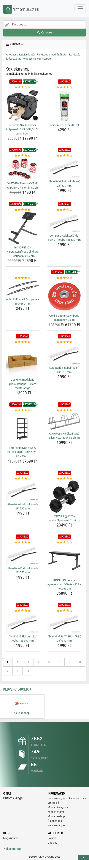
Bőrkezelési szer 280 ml (64, 125)
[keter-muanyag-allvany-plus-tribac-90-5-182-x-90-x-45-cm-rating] (23, 410)
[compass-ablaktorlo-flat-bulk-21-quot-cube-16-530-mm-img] (64, 222)
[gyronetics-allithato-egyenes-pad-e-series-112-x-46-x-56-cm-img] (64, 561)
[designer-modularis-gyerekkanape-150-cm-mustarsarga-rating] (23, 342)
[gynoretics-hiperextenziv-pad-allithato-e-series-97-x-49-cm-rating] (23, 210)
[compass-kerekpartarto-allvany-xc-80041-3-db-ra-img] (64, 421)
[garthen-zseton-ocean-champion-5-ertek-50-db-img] (23, 169)
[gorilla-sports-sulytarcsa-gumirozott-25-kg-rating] (64, 278)
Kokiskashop (12, 849)
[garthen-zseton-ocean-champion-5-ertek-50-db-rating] (23, 155)
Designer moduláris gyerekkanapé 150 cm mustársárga (22, 384)
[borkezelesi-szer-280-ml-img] (64, 106)
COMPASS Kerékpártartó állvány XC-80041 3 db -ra (64, 435)
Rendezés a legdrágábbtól (52, 54)
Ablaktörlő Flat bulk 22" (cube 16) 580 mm (23, 638)
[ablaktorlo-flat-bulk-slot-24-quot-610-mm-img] (64, 354)
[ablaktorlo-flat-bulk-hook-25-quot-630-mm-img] (64, 168)
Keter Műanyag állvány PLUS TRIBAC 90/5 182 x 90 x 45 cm (22, 452)
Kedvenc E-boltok (17, 689)
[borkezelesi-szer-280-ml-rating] (64, 87)
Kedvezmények (56, 825)
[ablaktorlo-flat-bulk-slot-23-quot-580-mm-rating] (23, 478)
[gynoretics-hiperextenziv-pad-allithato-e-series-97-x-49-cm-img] (23, 228)
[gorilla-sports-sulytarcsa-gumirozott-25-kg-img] (64, 296)
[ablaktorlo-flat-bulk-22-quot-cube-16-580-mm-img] (23, 623)
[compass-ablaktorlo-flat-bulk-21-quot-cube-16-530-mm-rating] (64, 210)
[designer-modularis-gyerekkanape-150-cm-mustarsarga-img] (23, 360)
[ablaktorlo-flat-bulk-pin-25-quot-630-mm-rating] (64, 611)
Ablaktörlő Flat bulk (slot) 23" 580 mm (22, 506)
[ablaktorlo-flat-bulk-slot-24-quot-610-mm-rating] (64, 342)
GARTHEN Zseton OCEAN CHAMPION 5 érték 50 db (22, 185)
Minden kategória (58, 807)
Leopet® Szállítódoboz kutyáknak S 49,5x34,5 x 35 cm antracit (22, 129)
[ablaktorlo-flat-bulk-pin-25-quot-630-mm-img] (64, 623)
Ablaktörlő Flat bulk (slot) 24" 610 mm (64, 370)
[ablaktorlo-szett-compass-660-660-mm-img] (23, 288)
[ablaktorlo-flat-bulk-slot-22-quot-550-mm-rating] (23, 542)
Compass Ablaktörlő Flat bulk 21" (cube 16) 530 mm (64, 238)
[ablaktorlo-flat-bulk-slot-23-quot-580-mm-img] (23, 491)
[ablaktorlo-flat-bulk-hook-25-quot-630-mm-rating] (64, 155)
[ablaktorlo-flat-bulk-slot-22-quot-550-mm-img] (23, 555)
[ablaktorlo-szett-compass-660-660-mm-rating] (23, 278)
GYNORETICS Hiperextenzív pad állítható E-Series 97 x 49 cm (22, 252)
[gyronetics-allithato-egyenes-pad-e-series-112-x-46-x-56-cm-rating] (64, 542)
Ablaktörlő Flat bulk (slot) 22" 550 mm (22, 570)
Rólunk (52, 838)
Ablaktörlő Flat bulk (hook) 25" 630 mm (64, 183)
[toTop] (83, 857)
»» (28, 670)
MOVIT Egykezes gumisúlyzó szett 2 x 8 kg (64, 518)
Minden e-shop (56, 816)
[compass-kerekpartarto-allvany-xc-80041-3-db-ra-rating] (64, 410)
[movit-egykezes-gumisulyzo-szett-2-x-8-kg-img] (64, 497)
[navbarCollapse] (80, 8)
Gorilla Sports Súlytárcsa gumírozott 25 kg (64, 318)
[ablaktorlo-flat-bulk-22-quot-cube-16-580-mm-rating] (23, 611)
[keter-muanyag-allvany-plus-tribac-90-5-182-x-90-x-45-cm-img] (23, 428)
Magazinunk (10, 838)
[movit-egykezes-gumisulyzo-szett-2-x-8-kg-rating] (64, 478)
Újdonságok (55, 820)
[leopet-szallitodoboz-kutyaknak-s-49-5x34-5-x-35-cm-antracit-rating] (23, 87)
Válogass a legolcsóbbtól (20, 54)
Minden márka (56, 811)
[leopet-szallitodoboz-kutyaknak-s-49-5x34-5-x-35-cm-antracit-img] (23, 106)
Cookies (52, 842)
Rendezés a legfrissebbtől (37, 58)
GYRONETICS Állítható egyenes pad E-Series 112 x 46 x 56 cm (64, 584)
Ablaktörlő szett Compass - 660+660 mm (22, 301)
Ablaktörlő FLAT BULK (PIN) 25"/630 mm (64, 638)
